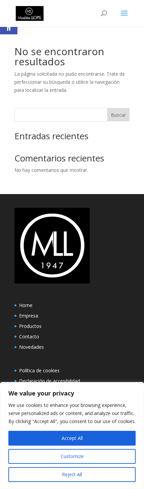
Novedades (31, 347)
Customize (72, 456)
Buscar (118, 115)
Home (25, 305)
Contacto (29, 336)
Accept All (72, 438)
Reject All (72, 474)
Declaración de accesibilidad (49, 381)
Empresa (28, 315)
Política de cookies (39, 370)
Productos (30, 326)
